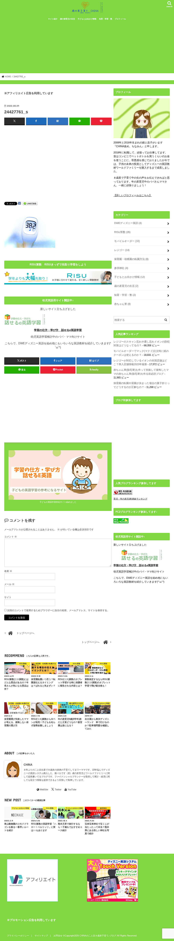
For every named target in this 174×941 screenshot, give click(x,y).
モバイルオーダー (127, 241)
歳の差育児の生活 (67, 19)
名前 (8, 571)
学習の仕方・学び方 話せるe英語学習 (58, 330)
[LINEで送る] (30, 203)
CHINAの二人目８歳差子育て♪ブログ (98, 935)
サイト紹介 (52, 19)
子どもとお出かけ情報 (87, 19)
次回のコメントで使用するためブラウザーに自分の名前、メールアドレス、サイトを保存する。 (58, 610)
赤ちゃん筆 (122, 304)
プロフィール (120, 19)
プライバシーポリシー (18, 935)
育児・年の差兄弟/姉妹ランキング (130, 499)
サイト (7, 597)
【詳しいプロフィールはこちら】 (133, 195)
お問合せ (58, 935)
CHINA (28, 764)
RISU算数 (122, 232)
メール (9, 584)
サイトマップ (41, 935)
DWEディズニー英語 (128, 223)
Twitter (58, 789)
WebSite (44, 789)
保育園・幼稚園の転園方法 (131, 259)
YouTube (72, 789)
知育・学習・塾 (105, 19)
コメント (10, 536)
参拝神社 (121, 268)
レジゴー (121, 250)
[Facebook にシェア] (19, 203)
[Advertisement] (87, 48)
